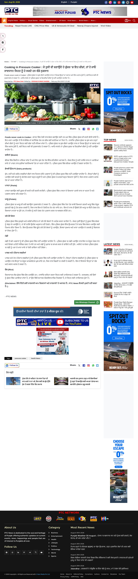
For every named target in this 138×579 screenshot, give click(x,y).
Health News (35, 358)
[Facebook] (83, 129)
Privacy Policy (64, 576)
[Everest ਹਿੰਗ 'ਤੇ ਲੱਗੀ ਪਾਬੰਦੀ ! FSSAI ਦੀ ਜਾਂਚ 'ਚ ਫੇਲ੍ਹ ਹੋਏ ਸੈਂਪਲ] (108, 295)
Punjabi (74, 2)
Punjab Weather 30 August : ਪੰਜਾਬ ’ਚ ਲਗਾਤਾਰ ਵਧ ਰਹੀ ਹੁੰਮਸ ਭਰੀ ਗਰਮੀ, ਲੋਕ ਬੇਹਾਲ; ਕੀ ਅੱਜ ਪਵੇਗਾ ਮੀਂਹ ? (123, 252)
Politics (22, 20)
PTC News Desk (19, 81)
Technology (55, 549)
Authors (97, 574)
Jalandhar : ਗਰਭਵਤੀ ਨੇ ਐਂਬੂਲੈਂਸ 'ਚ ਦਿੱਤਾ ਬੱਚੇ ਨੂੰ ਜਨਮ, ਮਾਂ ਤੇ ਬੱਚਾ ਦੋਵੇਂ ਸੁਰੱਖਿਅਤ (123, 285)
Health (53, 539)
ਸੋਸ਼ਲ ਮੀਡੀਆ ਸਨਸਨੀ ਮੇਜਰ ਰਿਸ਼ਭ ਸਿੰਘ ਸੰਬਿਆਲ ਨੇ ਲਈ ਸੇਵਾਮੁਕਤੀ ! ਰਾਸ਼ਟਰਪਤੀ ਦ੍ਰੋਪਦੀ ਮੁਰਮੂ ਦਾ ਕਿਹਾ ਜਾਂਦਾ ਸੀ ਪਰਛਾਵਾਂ (123, 274)
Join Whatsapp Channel (85, 302)
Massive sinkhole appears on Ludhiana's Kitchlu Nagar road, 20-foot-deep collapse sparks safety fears (123, 147)
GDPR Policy (75, 576)
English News (13, 20)
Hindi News (71, 20)
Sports (53, 556)
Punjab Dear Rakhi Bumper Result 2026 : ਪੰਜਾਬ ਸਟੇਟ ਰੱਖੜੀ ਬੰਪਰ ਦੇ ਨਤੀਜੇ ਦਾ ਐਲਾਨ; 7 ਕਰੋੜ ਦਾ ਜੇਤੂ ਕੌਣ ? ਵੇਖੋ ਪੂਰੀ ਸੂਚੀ (123, 305)
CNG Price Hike (41, 26)
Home (6, 62)
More (93, 20)
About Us (69, 574)
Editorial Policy (78, 574)
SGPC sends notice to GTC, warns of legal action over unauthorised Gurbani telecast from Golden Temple (123, 159)
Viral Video (106, 26)
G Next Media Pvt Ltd (43, 574)
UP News (62, 20)
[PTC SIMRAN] (93, 519)
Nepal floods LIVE (23, 26)
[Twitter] (79, 129)
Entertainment (51, 20)
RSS (82, 576)
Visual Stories (33, 20)
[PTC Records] (48, 519)
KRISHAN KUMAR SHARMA (40, 81)
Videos (41, 20)
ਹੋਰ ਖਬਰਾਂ (13, 62)
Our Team (122, 574)
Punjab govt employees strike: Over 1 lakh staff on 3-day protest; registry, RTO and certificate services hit (123, 204)
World (53, 553)
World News (83, 20)
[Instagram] (88, 129)
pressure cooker (20, 358)
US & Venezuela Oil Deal (63, 26)
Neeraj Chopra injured (87, 26)
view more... (129, 140)
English (64, 2)
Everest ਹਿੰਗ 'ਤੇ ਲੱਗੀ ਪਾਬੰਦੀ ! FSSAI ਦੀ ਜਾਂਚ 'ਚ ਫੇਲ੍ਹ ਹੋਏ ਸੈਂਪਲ (123, 294)
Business (54, 533)
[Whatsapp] (93, 129)
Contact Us (105, 574)
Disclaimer (113, 574)
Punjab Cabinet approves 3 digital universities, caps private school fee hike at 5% (123, 182)
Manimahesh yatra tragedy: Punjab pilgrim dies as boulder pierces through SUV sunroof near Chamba (123, 193)
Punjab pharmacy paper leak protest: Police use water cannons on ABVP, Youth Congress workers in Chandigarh (123, 171)
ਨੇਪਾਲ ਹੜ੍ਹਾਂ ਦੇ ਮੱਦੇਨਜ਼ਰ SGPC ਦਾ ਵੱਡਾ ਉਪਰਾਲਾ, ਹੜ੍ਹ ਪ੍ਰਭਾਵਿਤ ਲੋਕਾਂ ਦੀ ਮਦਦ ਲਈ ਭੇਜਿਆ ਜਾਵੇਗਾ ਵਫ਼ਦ (123, 263)
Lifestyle (54, 543)
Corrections (89, 574)
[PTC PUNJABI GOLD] (71, 519)
